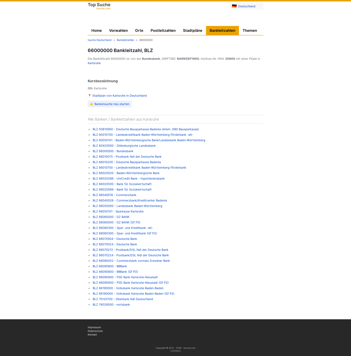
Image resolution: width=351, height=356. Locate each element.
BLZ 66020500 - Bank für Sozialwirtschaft (122, 184)
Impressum (94, 327)
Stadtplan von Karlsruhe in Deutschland (119, 95)
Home (96, 30)
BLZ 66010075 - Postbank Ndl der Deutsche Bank (127, 156)
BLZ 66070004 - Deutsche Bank (115, 239)
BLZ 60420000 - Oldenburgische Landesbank (124, 145)
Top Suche (99, 6)
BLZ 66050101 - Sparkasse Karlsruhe (118, 211)
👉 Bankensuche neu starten (109, 104)
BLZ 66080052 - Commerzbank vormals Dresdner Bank (131, 260)
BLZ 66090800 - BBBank (110, 266)
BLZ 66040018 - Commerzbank (114, 195)
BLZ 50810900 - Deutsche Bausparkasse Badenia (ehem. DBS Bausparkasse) (146, 129)
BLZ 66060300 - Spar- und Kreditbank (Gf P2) (125, 233)
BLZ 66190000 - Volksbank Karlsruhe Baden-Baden (128, 288)
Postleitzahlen (163, 30)
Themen (250, 30)
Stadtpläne (192, 30)
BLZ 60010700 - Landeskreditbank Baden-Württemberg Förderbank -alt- (143, 134)
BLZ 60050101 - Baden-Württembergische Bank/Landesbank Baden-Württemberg (149, 140)
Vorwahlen (118, 30)
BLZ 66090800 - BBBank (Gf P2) (115, 271)
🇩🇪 (243, 6)
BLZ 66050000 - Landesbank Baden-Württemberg (127, 206)
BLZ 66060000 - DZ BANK (111, 217)
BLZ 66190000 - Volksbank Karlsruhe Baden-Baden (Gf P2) (133, 293)
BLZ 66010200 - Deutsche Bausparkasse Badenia (127, 162)
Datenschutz (95, 330)
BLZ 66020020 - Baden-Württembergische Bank (126, 173)
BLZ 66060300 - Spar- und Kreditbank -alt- (123, 228)
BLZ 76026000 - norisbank (111, 304)
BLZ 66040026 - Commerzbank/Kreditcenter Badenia (130, 200)
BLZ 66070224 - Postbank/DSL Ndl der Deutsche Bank (131, 255)
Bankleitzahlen (222, 30)
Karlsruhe (94, 63)
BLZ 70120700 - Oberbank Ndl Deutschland (123, 299)
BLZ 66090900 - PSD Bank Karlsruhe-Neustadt (125, 277)
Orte (139, 30)
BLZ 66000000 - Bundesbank (113, 151)
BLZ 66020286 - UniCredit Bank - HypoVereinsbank (129, 178)
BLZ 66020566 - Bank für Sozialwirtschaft (122, 189)
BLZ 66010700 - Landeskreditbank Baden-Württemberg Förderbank (139, 167)
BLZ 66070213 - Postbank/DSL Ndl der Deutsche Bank (130, 250)
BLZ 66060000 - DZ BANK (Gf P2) (116, 222)
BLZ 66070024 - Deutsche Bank (115, 244)
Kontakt (92, 334)
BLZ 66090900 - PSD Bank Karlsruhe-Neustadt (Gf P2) (131, 282)
